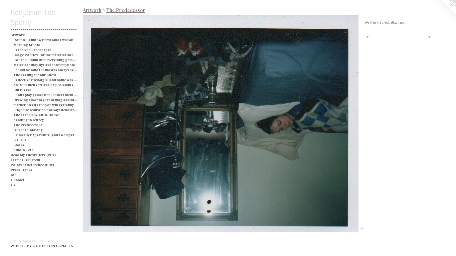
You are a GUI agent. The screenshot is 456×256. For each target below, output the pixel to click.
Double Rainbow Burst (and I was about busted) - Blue (45, 39)
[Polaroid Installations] (221, 123)
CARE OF (20, 139)
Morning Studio (26, 44)
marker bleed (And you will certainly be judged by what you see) (45, 104)
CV (13, 184)
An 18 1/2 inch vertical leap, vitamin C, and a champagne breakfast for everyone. (45, 84)
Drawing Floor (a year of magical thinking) (45, 99)
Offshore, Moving (28, 129)
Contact (17, 179)
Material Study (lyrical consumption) (44, 64)
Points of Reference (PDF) (32, 164)
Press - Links (21, 169)
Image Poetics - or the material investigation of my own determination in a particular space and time (45, 54)
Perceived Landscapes (32, 49)
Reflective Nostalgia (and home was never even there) (45, 79)
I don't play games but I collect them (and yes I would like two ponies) (45, 94)
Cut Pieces (22, 89)
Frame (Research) (25, 159)
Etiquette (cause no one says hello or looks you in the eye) (45, 109)
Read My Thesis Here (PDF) (33, 154)
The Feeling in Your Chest (34, 74)
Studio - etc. (23, 149)
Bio (14, 174)
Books (18, 144)
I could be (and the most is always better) (45, 69)
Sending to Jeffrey (28, 119)
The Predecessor (27, 124)
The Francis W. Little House (36, 114)
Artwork (18, 34)
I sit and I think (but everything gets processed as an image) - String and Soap (45, 59)
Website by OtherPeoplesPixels (42, 246)
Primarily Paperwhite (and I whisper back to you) (45, 134)
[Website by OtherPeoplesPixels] (442, 13)
